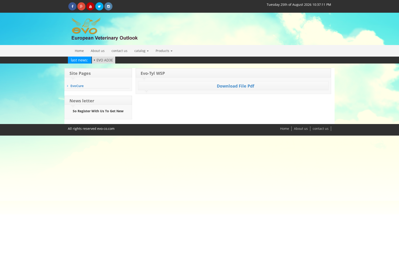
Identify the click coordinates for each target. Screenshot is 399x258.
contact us (119, 51)
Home (79, 51)
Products (163, 51)
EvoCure (77, 86)
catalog (140, 51)
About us (98, 51)
